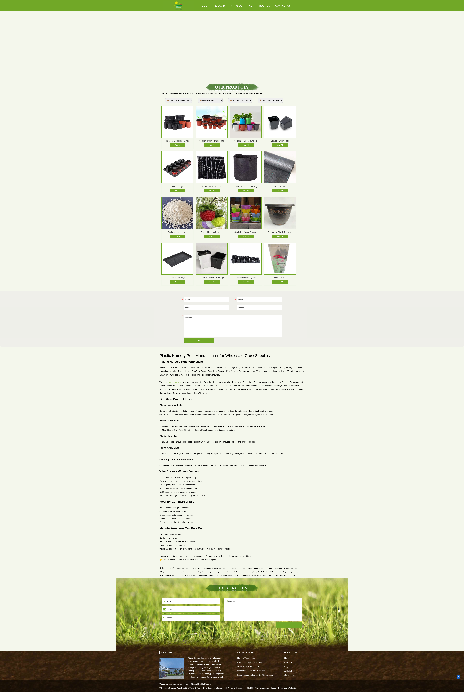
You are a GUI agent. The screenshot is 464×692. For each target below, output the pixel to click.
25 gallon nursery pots (206, 572)
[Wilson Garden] (178, 6)
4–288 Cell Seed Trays (211, 187)
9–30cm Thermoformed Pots (211, 141)
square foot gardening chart (227, 575)
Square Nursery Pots (280, 141)
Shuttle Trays (177, 187)
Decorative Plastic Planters (279, 232)
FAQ (250, 5)
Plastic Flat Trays (177, 278)
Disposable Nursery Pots (245, 278)
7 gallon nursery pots (274, 568)
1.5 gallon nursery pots (202, 568)
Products (219, 5)
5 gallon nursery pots (256, 568)
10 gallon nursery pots (291, 568)
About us (264, 5)
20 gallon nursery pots (187, 572)
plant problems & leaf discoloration (253, 575)
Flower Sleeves (279, 278)
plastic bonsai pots (238, 572)
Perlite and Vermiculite (177, 232)
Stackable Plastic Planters (245, 232)
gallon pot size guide (168, 575)
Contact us (283, 5)
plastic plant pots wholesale (257, 572)
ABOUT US (166, 652)
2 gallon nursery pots (220, 568)
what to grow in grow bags (289, 572)
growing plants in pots (207, 575)
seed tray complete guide (187, 575)
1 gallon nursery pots (183, 568)
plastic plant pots (174, 382)
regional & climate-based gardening (281, 575)
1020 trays (273, 572)
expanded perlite (223, 572)
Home (203, 5)
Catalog (236, 5)
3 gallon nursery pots (238, 568)
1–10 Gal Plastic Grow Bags (211, 278)
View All (177, 145)
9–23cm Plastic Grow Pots (245, 141)
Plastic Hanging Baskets (211, 232)
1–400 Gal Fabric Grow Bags (245, 187)
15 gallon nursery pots (168, 572)
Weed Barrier (279, 187)
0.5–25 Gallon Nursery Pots (177, 141)
